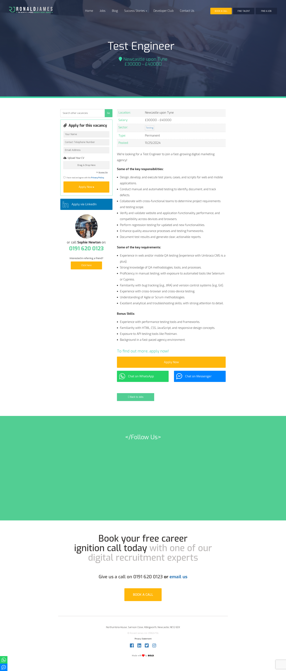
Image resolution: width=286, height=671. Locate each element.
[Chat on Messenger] (3, 667)
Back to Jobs (136, 396)
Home (89, 11)
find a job (266, 11)
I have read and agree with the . (84, 178)
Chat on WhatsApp (141, 376)
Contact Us (187, 11)
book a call (221, 11)
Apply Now (171, 362)
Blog (115, 11)
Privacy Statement (143, 638)
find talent (244, 11)
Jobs (102, 11)
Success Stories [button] (135, 11)
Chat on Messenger (198, 376)
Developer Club (163, 11)
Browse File (103, 172)
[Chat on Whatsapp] (3, 660)
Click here (86, 265)
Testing (149, 127)
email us (178, 577)
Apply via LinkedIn (84, 204)
